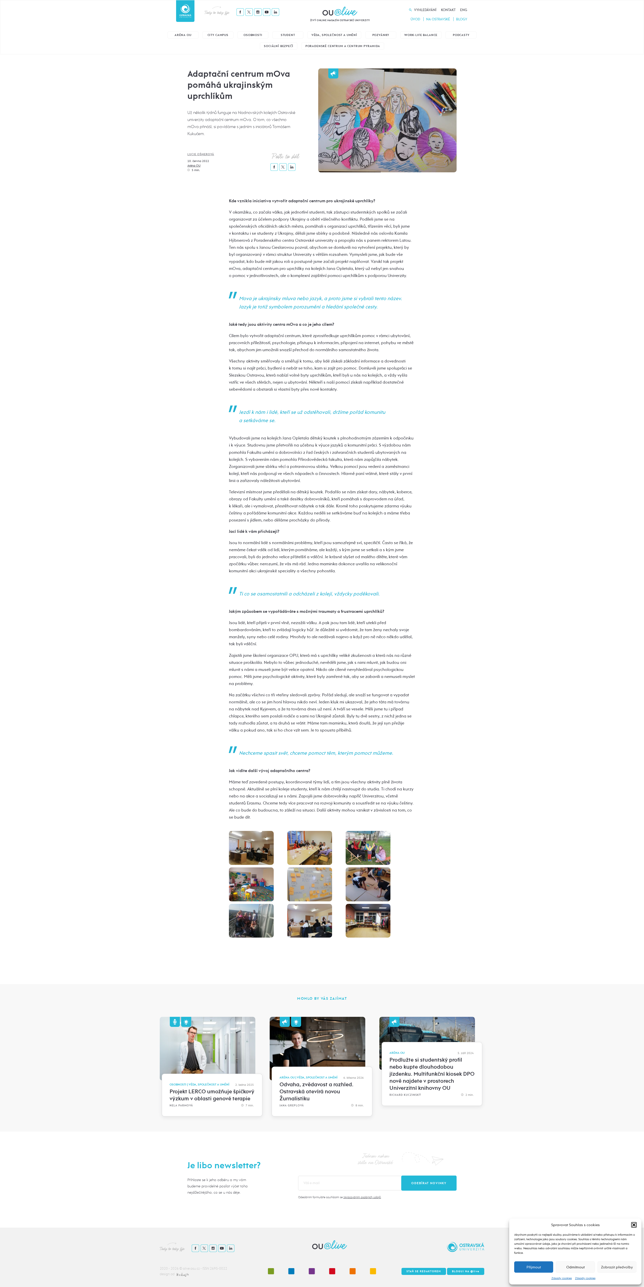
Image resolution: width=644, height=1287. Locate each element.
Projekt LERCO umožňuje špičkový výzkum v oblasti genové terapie (212, 1095)
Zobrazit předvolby (617, 1267)
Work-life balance (420, 35)
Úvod (415, 19)
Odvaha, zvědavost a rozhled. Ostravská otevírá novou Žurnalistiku (316, 1091)
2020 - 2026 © (171, 1268)
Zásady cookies (561, 1278)
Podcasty (461, 35)
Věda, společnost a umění (334, 35)
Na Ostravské (438, 19)
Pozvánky (380, 35)
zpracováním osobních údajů (362, 1197)
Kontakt (448, 10)
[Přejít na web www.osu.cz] (185, 11)
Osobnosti (253, 35)
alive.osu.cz (191, 1268)
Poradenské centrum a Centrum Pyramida (342, 46)
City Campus (218, 35)
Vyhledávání (425, 10)
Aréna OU (183, 35)
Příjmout (534, 1267)
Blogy (461, 19)
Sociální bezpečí (278, 46)
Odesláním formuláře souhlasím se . (339, 1197)
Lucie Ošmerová (200, 154)
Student (288, 35)
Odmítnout (575, 1267)
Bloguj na (465, 1271)
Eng (463, 10)
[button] (633, 1224)
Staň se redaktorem (424, 1271)
